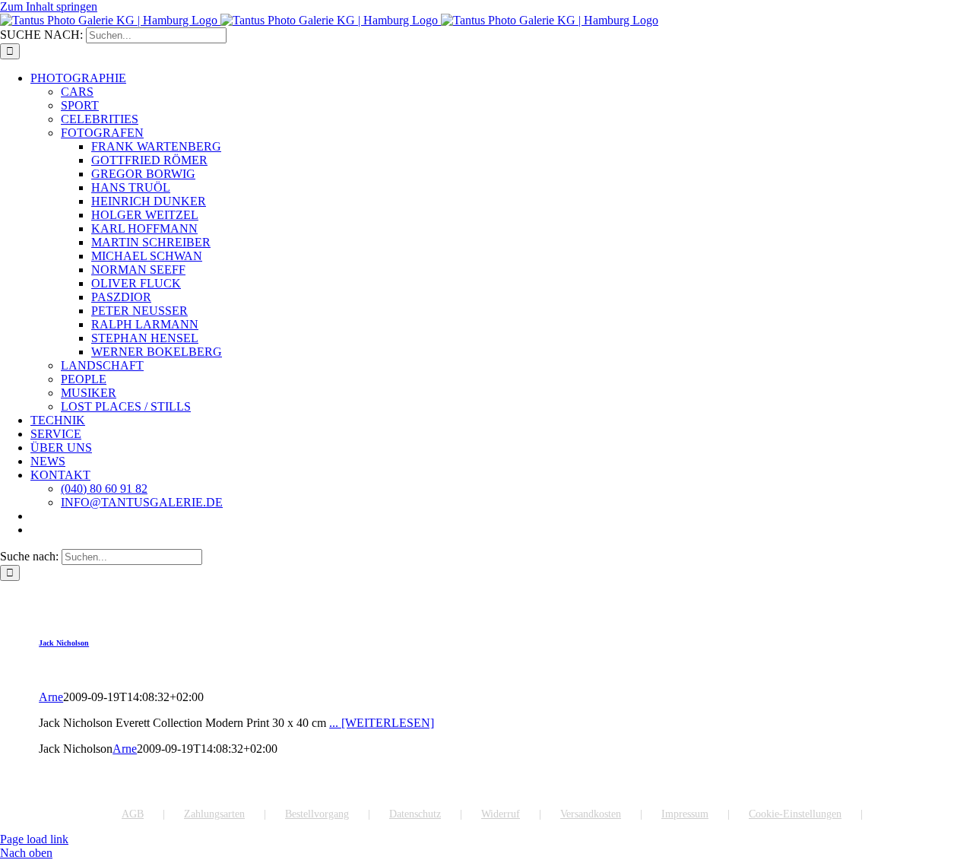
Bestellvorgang (317, 814)
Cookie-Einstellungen (795, 814)
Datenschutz (415, 814)
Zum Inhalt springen (48, 6)
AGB (133, 814)
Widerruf (500, 814)
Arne (51, 696)
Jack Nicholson (64, 643)
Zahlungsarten (214, 814)
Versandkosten (590, 814)
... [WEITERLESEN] (381, 722)
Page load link (34, 839)
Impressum (684, 814)
